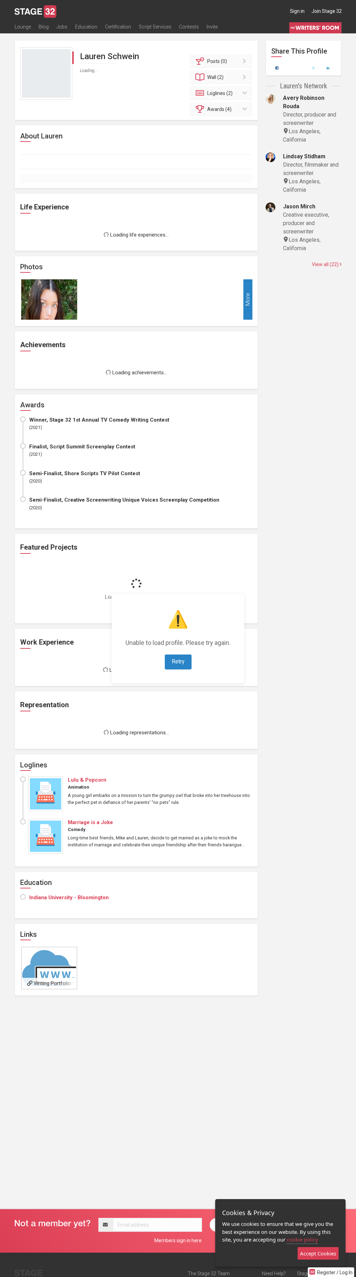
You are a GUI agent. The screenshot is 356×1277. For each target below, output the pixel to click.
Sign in (297, 11)
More (247, 299)
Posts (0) (217, 61)
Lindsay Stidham (304, 156)
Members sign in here (178, 1240)
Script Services (155, 27)
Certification (118, 27)
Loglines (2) (220, 93)
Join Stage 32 (327, 11)
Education (86, 27)
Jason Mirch (299, 206)
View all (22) (326, 264)
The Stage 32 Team (209, 1273)
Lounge (23, 27)
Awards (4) (219, 109)
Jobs (61, 27)
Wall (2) (215, 77)
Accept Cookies (318, 1253)
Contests (189, 27)
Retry (178, 661)
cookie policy (302, 1239)
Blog (44, 27)
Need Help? (274, 1273)
